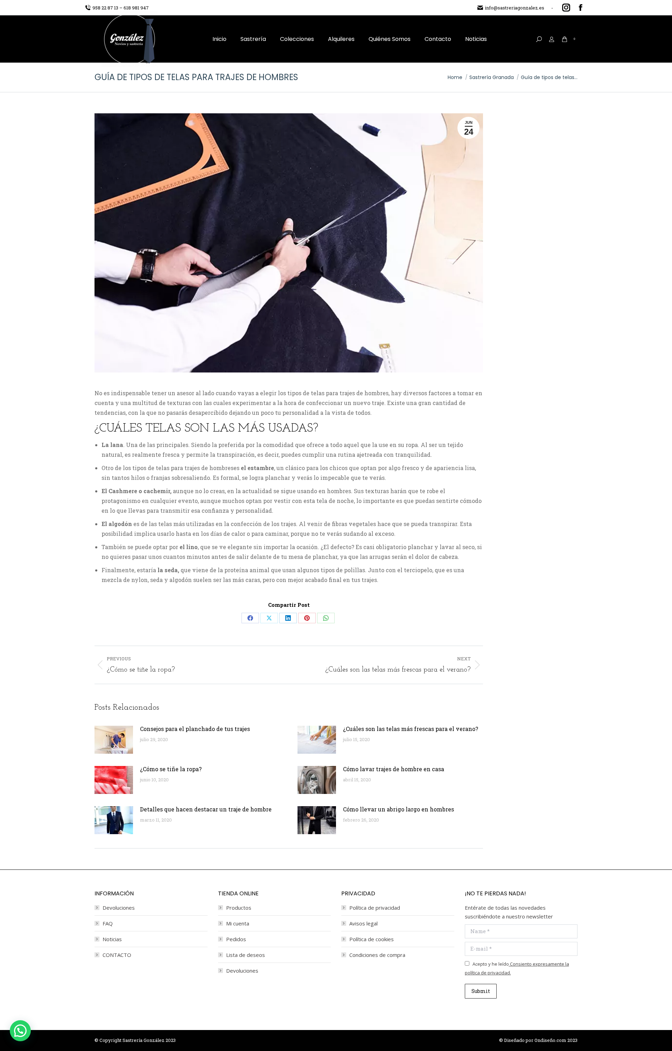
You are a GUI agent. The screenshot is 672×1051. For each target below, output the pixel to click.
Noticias (112, 939)
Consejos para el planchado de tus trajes (195, 728)
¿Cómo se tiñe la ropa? (171, 769)
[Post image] (113, 740)
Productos (238, 907)
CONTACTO (117, 954)
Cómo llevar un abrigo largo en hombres (398, 809)
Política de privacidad (374, 907)
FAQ (108, 923)
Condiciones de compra (377, 954)
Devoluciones (119, 907)
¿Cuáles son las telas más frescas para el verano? (410, 728)
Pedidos (236, 939)
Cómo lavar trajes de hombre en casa (393, 769)
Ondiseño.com (550, 1040)
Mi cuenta (237, 923)
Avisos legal (363, 923)
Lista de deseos (245, 954)
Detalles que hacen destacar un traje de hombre (206, 809)
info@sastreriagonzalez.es (514, 8)
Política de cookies (371, 939)
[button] (20, 1030)
